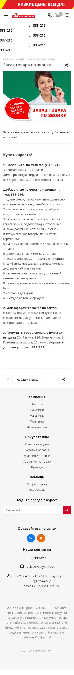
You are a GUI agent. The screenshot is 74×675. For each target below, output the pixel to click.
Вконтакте (31, 538)
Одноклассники (41, 538)
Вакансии (37, 410)
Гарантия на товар (37, 461)
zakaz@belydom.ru (40, 566)
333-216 (39, 25)
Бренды (37, 467)
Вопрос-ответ (37, 484)
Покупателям (37, 437)
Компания (37, 397)
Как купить (37, 490)
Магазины (37, 416)
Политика (37, 421)
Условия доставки (37, 456)
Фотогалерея (37, 427)
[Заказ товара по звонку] (37, 96)
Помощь (37, 477)
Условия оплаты (37, 450)
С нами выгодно (37, 444)
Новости (37, 404)
